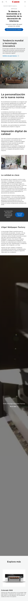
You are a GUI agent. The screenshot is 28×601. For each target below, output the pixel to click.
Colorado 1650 (7, 590)
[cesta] (2, 2)
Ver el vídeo (13, 406)
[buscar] (6, 2)
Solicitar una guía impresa (14, 29)
